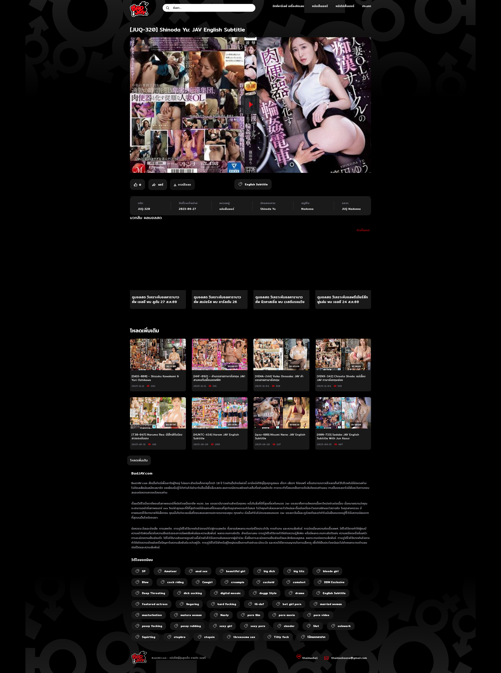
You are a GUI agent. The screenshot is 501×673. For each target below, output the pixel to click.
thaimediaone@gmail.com (349, 658)
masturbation (152, 615)
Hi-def (259, 604)
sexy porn (257, 626)
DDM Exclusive (334, 582)
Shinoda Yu (268, 209)
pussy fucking (152, 626)
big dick (269, 571)
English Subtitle (334, 593)
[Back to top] (490, 662)
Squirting (148, 637)
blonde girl (330, 571)
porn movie (287, 615)
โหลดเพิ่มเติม (139, 460)
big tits (299, 571)
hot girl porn (292, 604)
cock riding (175, 582)
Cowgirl (207, 582)
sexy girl (225, 626)
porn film (253, 615)
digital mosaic (230, 593)
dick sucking (193, 593)
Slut (316, 626)
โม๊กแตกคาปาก (316, 637)
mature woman (191, 615)
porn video (321, 615)
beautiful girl (235, 571)
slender (289, 626)
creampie (237, 582)
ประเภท (366, 6)
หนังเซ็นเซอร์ (320, 6)
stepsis (209, 637)
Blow (145, 582)
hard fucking (226, 604)
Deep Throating (153, 593)
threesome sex (244, 637)
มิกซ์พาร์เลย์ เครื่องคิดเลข (288, 6)
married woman (331, 604)
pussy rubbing (191, 626)
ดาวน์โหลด (184, 184)
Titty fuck (281, 637)
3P (144, 571)
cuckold (268, 582)
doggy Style (268, 593)
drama (299, 593)
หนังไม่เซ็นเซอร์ (345, 6)
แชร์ (160, 184)
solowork (344, 626)
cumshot (299, 582)
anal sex (201, 571)
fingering (192, 604)
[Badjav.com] (139, 9)
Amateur (170, 571)
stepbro (180, 637)
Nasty (224, 615)
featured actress (155, 604)
